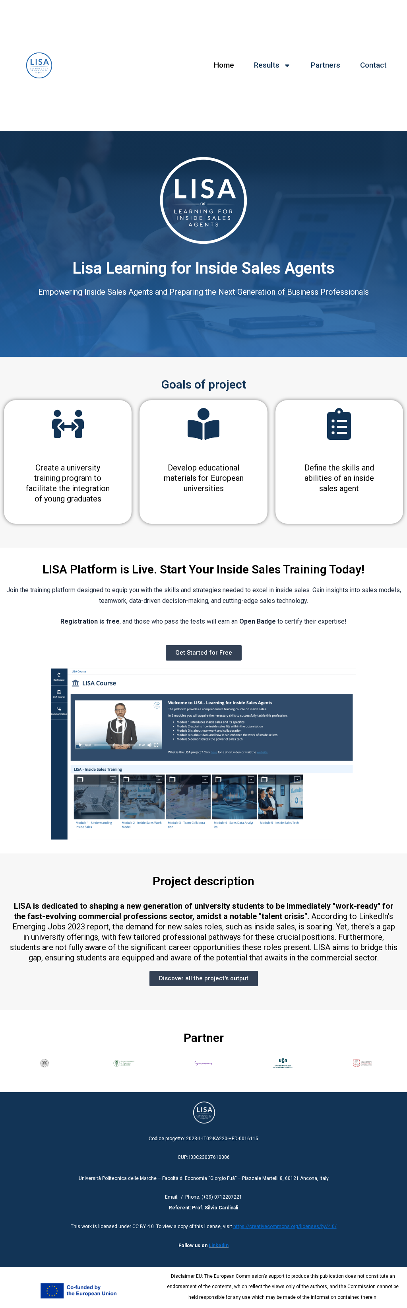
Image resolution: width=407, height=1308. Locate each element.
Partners (325, 65)
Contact (373, 65)
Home (224, 65)
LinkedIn (219, 1245)
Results (266, 65)
